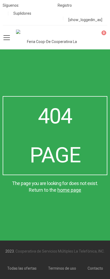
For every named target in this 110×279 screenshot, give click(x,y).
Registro (65, 5)
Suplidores (22, 13)
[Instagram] (43, 5)
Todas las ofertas (22, 268)
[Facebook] (25, 5)
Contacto (95, 268)
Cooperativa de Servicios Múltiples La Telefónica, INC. (60, 251)
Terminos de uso (62, 268)
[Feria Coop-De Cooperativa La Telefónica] (49, 37)
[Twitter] (34, 5)
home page (69, 190)
